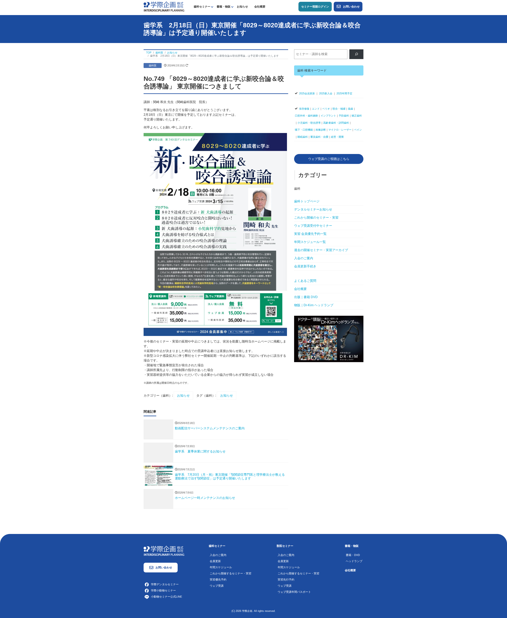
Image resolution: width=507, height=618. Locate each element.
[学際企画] (164, 6)
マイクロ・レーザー (340, 129)
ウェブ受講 (217, 585)
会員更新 (215, 561)
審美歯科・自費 (319, 136)
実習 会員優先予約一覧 (310, 233)
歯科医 (152, 65)
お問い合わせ (351, 6)
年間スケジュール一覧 (310, 242)
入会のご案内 (303, 258)
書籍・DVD (353, 555)
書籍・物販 (224, 6)
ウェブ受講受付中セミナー (313, 225)
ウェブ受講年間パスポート (294, 591)
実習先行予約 (286, 579)
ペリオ (326, 108)
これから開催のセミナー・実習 (316, 217)
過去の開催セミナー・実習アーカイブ (321, 250)
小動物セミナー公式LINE (166, 596)
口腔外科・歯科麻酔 (306, 115)
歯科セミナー (202, 6)
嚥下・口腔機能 (304, 129)
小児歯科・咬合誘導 (309, 122)
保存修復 (304, 108)
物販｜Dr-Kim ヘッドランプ (313, 305)
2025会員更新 (307, 93)
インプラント (328, 115)
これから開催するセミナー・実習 (230, 573)
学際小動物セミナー (163, 590)
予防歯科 (344, 115)
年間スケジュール (221, 567)
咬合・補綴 (339, 108)
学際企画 (247, 610)
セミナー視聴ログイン (315, 6)
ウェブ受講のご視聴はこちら (328, 159)
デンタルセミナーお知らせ (313, 209)
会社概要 (259, 6)
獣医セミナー (285, 545)
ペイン (358, 129)
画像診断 (320, 129)
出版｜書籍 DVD (306, 297)
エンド (316, 108)
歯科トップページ (306, 201)
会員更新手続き (305, 266)
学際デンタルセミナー (165, 584)
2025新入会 (325, 93)
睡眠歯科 (302, 136)
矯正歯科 (357, 115)
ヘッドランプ (354, 561)
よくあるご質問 (305, 280)
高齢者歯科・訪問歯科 (336, 122)
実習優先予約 (218, 579)
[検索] (356, 54)
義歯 (350, 108)
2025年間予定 (344, 93)
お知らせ (242, 6)
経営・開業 (337, 136)
